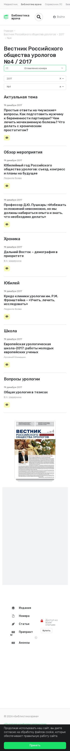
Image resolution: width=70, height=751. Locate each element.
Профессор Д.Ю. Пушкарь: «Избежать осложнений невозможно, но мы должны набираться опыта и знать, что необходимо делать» (35, 211)
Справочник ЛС (53, 4)
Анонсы (24, 642)
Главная (8, 30)
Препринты (21, 633)
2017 (61, 34)
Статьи (24, 624)
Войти (61, 17)
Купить (46, 630)
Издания (25, 608)
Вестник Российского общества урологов (30, 34)
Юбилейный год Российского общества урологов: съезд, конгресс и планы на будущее (34, 169)
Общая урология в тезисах (26, 392)
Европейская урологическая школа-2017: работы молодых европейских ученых (29, 348)
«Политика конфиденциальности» (25, 724)
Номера (24, 616)
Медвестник (11, 4)
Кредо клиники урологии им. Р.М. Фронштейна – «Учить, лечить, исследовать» (31, 300)
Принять (35, 745)
